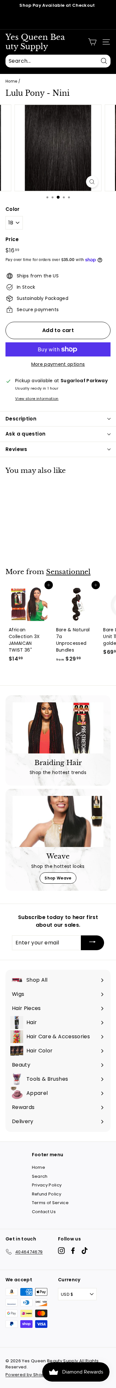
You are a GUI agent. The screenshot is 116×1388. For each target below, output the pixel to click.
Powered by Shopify (27, 1375)
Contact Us (44, 1212)
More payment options (58, 364)
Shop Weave (58, 878)
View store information (37, 398)
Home (11, 81)
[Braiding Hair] (58, 727)
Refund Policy (47, 1194)
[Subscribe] (92, 943)
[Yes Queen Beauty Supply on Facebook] (73, 1250)
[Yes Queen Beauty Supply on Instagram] (61, 1250)
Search (40, 1176)
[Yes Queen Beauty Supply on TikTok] (84, 1250)
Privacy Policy (47, 1185)
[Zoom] (92, 182)
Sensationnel (68, 572)
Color (12, 209)
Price (12, 239)
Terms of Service (50, 1203)
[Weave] (58, 821)
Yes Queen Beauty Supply (35, 42)
